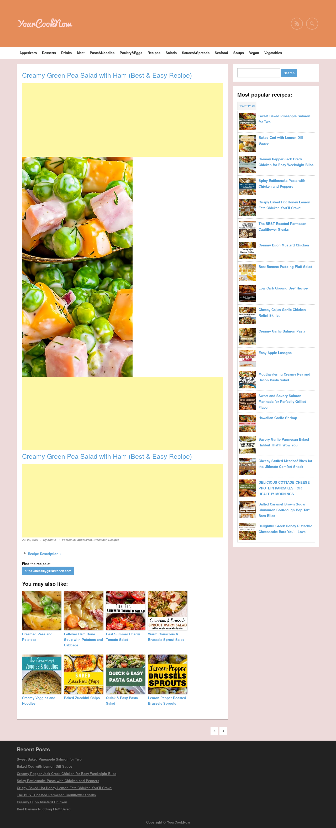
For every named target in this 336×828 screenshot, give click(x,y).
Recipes (154, 52)
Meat (81, 52)
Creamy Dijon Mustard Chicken (42, 801)
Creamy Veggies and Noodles (38, 700)
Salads (171, 52)
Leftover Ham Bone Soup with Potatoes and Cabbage (83, 639)
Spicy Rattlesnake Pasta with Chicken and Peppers (58, 780)
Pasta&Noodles (102, 52)
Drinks (66, 52)
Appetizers (28, 52)
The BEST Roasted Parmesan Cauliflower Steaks (56, 794)
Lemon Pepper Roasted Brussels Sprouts (167, 700)
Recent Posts (247, 106)
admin (52, 540)
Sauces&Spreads (195, 52)
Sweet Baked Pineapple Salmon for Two (49, 759)
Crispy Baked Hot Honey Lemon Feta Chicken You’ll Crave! (64, 787)
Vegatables (273, 52)
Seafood (221, 52)
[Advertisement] (122, 120)
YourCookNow (44, 23)
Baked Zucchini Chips (82, 697)
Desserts (49, 52)
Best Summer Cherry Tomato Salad (123, 636)
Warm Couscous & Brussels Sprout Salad (166, 636)
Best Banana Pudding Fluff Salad (44, 808)
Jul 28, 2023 (30, 540)
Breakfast (100, 540)
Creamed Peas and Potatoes (37, 636)
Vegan (254, 52)
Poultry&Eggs (131, 52)
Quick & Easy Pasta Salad (122, 700)
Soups (238, 52)
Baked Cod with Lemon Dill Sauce (44, 766)
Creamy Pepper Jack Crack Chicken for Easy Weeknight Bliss (66, 773)
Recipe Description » (44, 553)
